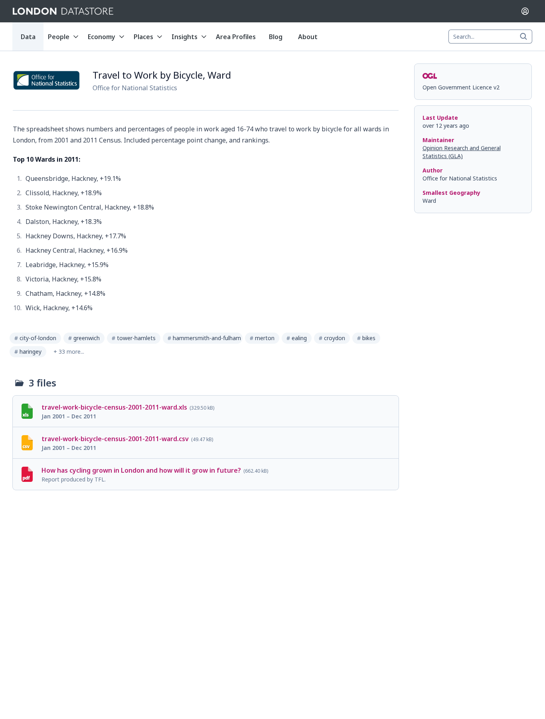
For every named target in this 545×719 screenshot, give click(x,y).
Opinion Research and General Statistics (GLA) (462, 152)
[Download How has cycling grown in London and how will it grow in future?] (206, 474)
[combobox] (490, 37)
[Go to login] (525, 11)
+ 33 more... (68, 351)
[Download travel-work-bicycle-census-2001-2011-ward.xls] (206, 411)
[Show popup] (525, 37)
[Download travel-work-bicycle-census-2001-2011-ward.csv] (206, 442)
